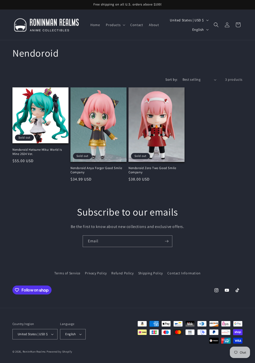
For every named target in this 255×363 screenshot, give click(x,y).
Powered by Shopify (59, 351)
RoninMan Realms (34, 351)
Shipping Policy (150, 273)
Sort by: (171, 79)
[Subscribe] (166, 241)
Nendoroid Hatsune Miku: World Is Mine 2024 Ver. (37, 152)
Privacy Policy (96, 273)
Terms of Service (67, 273)
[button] (115, 25)
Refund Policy (122, 273)
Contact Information (183, 273)
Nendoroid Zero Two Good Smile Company (152, 170)
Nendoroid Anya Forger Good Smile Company (96, 170)
